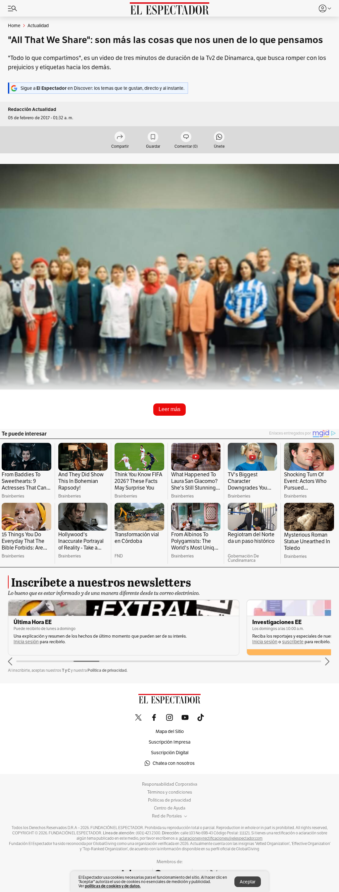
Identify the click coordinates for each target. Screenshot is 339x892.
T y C (66, 670)
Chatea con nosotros (174, 763)
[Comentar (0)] (186, 137)
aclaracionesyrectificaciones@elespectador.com (221, 838)
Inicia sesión (26, 642)
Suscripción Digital (169, 753)
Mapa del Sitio (170, 731)
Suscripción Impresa (169, 742)
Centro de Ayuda (169, 808)
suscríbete (293, 642)
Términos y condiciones (169, 792)
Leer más (169, 409)
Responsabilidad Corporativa (169, 784)
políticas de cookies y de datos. (113, 885)
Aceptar (248, 882)
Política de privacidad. (107, 670)
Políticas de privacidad (169, 800)
